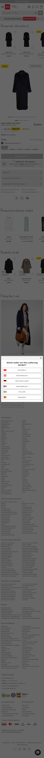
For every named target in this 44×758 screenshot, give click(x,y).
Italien (22, 392)
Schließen (41, 358)
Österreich (22, 375)
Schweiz (22, 370)
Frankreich (22, 386)
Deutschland (22, 381)
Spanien (22, 397)
